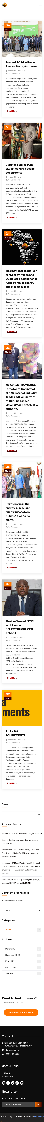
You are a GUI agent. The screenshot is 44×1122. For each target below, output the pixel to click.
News (22, 930)
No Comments (14, 74)
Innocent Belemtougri (17, 71)
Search (6, 804)
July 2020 (22, 973)
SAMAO (7, 1073)
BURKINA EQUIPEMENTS (16, 733)
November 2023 (22, 955)
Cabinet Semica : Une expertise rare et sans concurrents (20, 168)
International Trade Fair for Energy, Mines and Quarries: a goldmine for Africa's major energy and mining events (21, 278)
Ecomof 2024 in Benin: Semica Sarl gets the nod (22, 64)
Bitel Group (39, 1116)
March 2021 (22, 967)
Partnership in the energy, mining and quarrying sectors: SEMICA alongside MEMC (18, 511)
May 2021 (22, 961)
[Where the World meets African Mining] (5, 5)
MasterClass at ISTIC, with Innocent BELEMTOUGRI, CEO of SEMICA (21, 627)
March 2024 (22, 949)
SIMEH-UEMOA (10, 1076)
